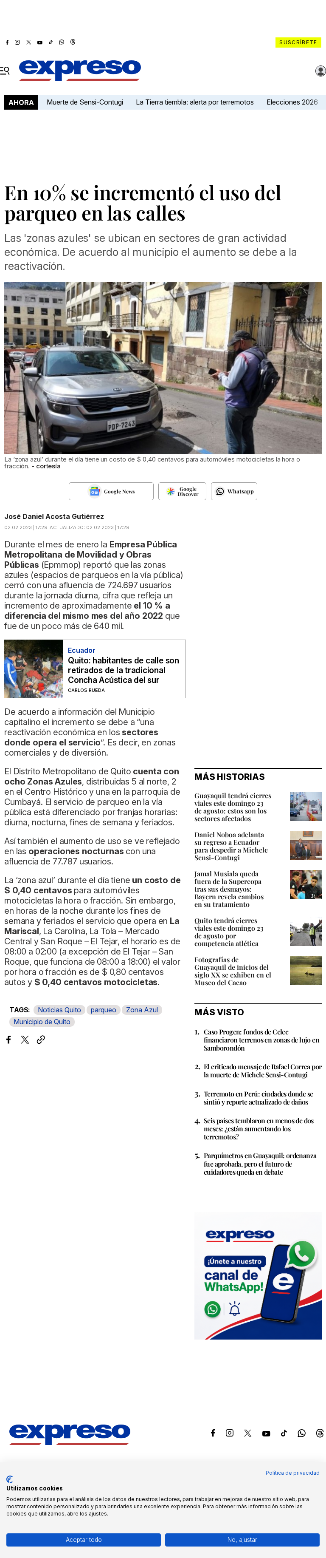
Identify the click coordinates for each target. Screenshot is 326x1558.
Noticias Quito (59, 1010)
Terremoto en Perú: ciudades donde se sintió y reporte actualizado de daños (258, 1097)
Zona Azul (142, 1010)
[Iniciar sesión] (321, 71)
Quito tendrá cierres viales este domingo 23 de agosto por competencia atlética (229, 932)
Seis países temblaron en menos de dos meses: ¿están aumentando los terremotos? (259, 1128)
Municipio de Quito (42, 1021)
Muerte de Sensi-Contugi (85, 102)
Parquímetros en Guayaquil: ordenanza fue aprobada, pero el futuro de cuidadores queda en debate (260, 1163)
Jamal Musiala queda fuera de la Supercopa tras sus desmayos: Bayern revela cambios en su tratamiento (229, 889)
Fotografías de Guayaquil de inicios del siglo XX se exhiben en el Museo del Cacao (232, 971)
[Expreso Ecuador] (69, 1442)
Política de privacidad (293, 1473)
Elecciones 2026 (292, 102)
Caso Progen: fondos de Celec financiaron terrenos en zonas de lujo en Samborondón (261, 1039)
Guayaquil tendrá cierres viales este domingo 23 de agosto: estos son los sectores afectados (232, 807)
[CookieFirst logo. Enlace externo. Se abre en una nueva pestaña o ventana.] (9, 1479)
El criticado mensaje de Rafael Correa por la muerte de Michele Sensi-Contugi (262, 1070)
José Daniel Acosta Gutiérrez (54, 516)
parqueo (103, 1010)
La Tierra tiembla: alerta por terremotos (195, 102)
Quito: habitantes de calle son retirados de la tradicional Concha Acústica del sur (123, 670)
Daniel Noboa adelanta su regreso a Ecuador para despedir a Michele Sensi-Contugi (231, 846)
